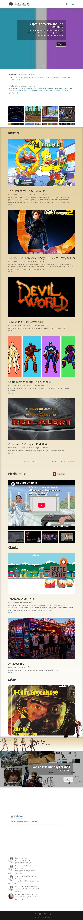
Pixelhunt (19, 816)
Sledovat (61, 474)
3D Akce (30, 194)
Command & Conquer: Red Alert (42, 26)
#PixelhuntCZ (65, 77)
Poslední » (70, 461)
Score (37, 703)
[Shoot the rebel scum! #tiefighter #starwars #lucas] (16, 114)
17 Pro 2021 (32, 86)
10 (58, 461)
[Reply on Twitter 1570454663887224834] (10, 80)
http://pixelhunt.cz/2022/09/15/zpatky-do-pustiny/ (37, 77)
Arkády (29, 325)
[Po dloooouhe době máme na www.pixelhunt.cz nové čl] (50, 114)
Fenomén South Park (21, 599)
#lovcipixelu (57, 77)
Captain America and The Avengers (29, 382)
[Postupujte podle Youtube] (54, 474)
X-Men (26, 858)
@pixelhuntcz (22, 75)
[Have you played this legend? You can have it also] (33, 114)
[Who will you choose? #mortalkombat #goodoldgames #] (67, 114)
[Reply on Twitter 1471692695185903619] (10, 93)
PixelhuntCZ (13, 75)
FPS (28, 261)
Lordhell (13, 194)
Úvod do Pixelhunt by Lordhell (50, 767)
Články (29, 602)
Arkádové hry (16, 663)
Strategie (51, 30)
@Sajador (29, 88)
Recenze (45, 30)
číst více (10, 204)
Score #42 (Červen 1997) (35, 699)
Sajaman (31, 30)
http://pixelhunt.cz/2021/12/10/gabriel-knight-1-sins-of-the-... (33, 90)
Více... (61, 43)
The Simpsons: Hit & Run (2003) (27, 191)
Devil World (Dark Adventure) (25, 322)
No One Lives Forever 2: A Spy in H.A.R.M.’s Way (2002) (41, 258)
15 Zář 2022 (32, 75)
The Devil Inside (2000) (31, 886)
